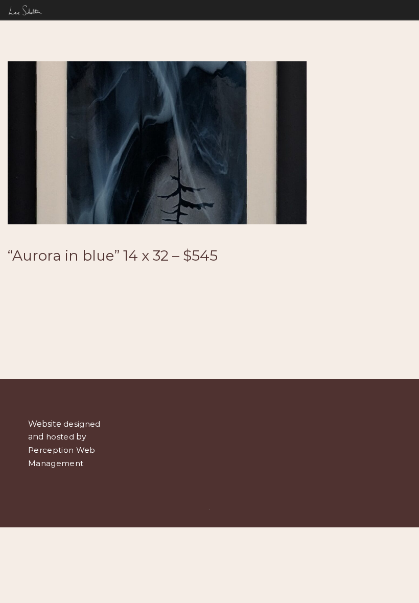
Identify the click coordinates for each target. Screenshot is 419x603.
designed (82, 424)
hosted (60, 437)
